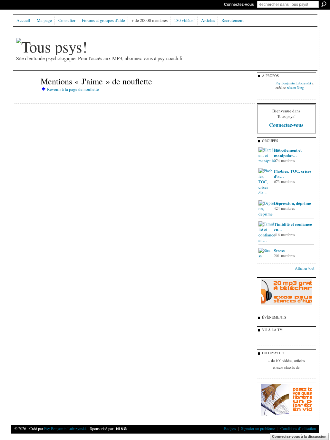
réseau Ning (295, 87)
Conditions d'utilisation (298, 428)
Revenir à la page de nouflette (73, 89)
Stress (279, 250)
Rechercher (323, 4)
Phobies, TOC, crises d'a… (292, 173)
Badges (230, 428)
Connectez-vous (239, 4)
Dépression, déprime (292, 203)
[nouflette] (26, 93)
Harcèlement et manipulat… (288, 152)
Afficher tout (304, 268)
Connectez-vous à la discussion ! (300, 436)
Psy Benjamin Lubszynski (293, 83)
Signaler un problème (258, 428)
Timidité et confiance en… (293, 227)
